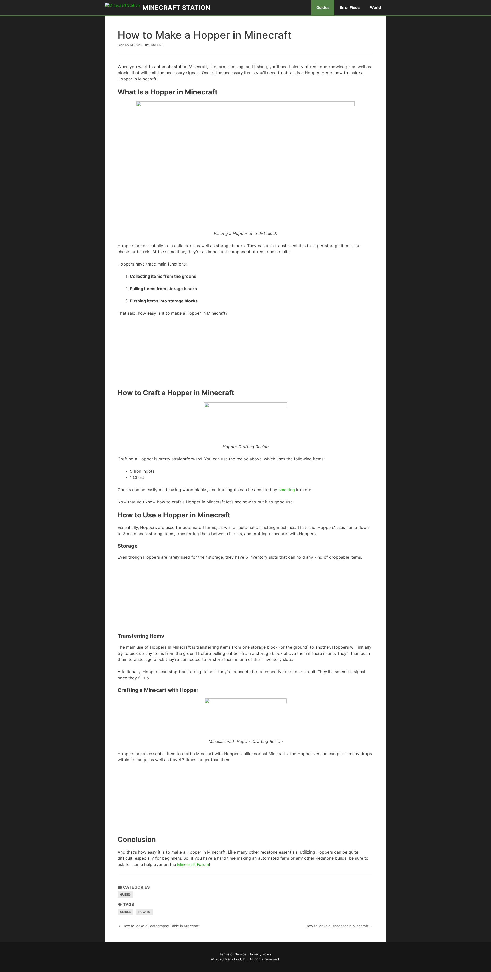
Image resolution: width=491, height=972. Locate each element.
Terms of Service (233, 954)
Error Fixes (350, 7)
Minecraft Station (176, 8)
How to (144, 912)
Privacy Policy (261, 954)
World (375, 7)
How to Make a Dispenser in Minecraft (337, 926)
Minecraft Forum (193, 864)
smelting (286, 489)
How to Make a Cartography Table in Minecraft (161, 926)
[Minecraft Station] (123, 7)
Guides (322, 7)
